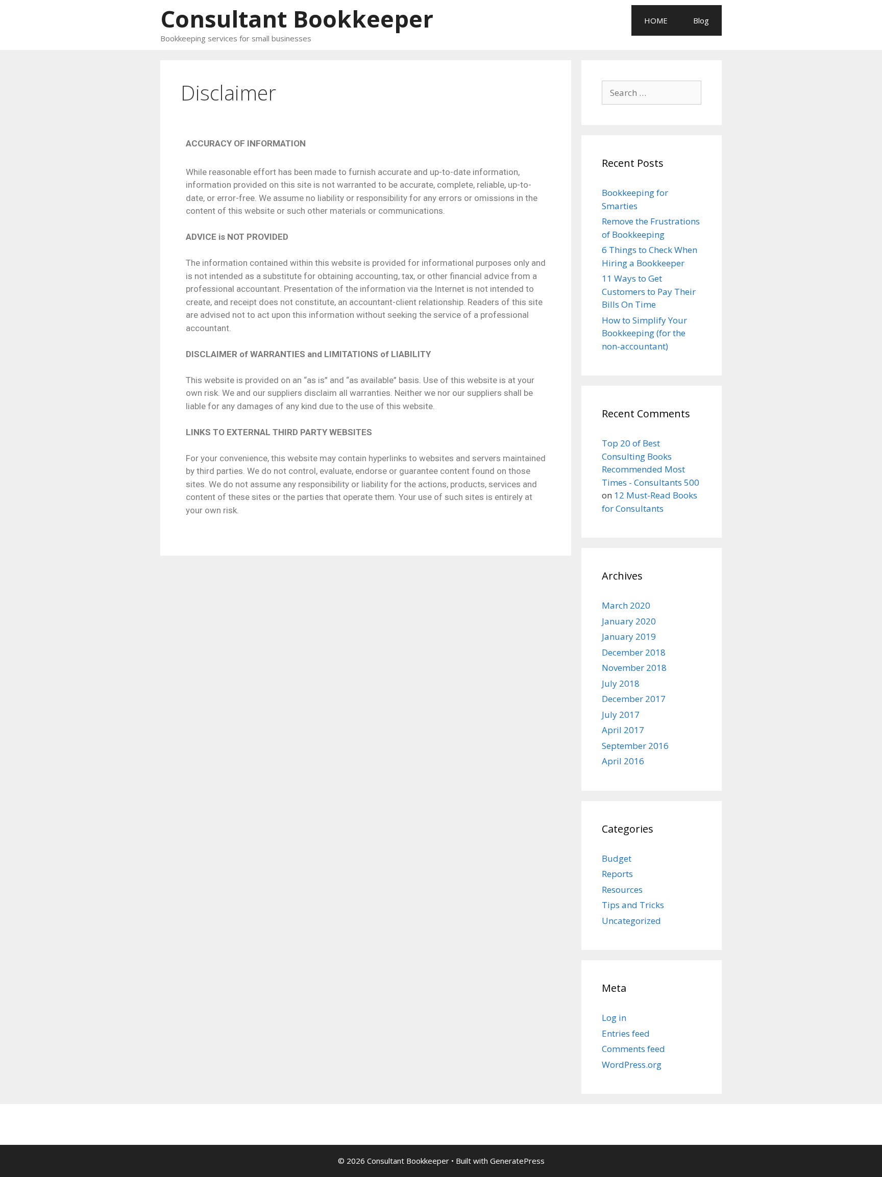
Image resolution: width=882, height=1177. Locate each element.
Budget (616, 858)
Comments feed (633, 1049)
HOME (656, 20)
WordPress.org (632, 1064)
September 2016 (635, 746)
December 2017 (634, 699)
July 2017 (621, 714)
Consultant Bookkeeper (296, 18)
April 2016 (623, 761)
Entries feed (626, 1033)
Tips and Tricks (633, 905)
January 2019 (629, 636)
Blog (701, 20)
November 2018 (634, 667)
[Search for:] (651, 92)
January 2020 (629, 621)
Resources (622, 889)
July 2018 (621, 683)
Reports (617, 874)
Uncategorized (631, 920)
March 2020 (626, 605)
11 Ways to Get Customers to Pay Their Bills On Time (649, 291)
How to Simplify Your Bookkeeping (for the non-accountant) (644, 333)
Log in (614, 1017)
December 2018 (634, 652)
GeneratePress (517, 1161)
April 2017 (623, 730)
